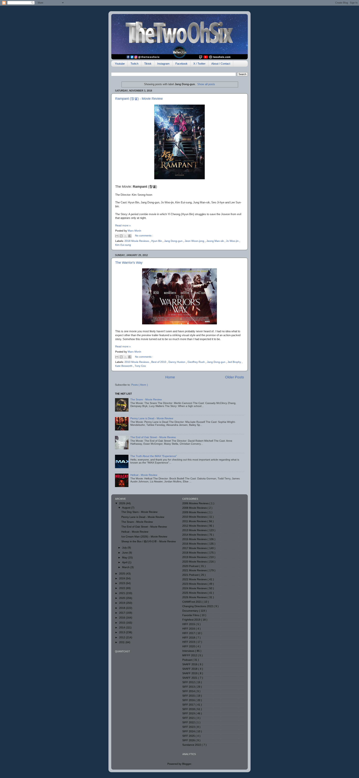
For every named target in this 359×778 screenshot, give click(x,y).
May (125, 557)
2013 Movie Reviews (195, 530)
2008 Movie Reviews (195, 507)
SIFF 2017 (189, 704)
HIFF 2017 (189, 633)
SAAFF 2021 (190, 677)
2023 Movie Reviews (195, 583)
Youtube (120, 63)
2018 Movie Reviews (137, 241)
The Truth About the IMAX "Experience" (153, 456)
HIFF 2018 (189, 637)
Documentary (190, 610)
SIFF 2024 (189, 731)
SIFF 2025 (189, 735)
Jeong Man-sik (215, 241)
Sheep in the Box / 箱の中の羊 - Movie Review (148, 541)
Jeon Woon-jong (195, 241)
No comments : (144, 235)
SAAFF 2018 (190, 668)
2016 (122, 617)
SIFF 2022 (189, 722)
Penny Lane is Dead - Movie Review (151, 418)
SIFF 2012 (189, 682)
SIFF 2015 (189, 695)
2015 (122, 622)
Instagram (163, 63)
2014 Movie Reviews (195, 534)
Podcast (187, 659)
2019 (122, 603)
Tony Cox (140, 366)
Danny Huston (177, 362)
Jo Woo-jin (232, 241)
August (126, 507)
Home (170, 377)
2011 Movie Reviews (194, 521)
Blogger (186, 763)
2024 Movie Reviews (195, 588)
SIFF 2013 (189, 686)
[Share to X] (125, 236)
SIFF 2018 (189, 709)
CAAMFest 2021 (192, 601)
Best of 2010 (159, 362)
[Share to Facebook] (130, 236)
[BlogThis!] (121, 236)
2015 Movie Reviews (195, 539)
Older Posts (234, 377)
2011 (122, 642)
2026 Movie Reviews (195, 597)
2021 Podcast (190, 575)
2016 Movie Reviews (195, 543)
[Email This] (117, 236)
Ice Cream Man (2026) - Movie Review (144, 536)
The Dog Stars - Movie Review (139, 512)
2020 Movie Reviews (195, 561)
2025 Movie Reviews (195, 592)
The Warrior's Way (128, 262)
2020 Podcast (190, 566)
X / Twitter (199, 63)
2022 (122, 588)
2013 (122, 632)
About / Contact (220, 63)
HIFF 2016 (189, 628)
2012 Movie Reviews (195, 525)
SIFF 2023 (189, 727)
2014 (122, 627)
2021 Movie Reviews (195, 570)
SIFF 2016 (189, 700)
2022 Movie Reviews (195, 579)
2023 (122, 583)
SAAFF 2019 (190, 673)
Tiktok (147, 63)
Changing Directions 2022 (198, 606)
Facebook (181, 63)
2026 (122, 503)
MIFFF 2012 (190, 655)
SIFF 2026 (189, 740)
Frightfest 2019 (191, 619)
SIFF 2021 (189, 718)
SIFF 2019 (189, 713)
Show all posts (206, 84)
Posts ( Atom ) (139, 384)
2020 (122, 598)
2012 (122, 637)
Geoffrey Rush (196, 362)
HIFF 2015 (189, 624)
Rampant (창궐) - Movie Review (139, 98)
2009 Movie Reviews (195, 512)
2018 (122, 608)
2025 (122, 573)
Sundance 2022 (192, 744)
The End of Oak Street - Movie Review (153, 437)
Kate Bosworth (124, 366)
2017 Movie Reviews (195, 548)
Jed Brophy (235, 362)
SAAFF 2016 (190, 664)
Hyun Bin (157, 241)
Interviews (188, 651)
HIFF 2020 (189, 646)
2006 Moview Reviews (195, 503)
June (125, 552)
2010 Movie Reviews (137, 362)
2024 (122, 578)
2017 (122, 612)
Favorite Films (191, 615)
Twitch (134, 63)
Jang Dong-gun (173, 241)
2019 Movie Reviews (195, 557)
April (125, 562)
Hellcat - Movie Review (143, 475)
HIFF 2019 (189, 642)
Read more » (123, 225)
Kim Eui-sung (123, 245)
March (126, 567)
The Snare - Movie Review (146, 399)
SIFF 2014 (189, 691)
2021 (122, 593)
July (125, 547)
